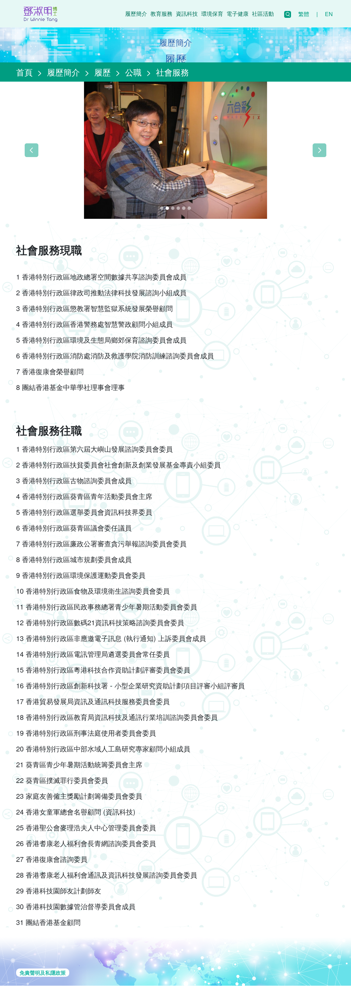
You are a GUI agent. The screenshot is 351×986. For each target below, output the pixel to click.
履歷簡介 (136, 13)
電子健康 (238, 13)
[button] (31, 150)
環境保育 (212, 13)
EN (329, 14)
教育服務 (161, 13)
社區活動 (263, 13)
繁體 (303, 14)
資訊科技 (187, 13)
